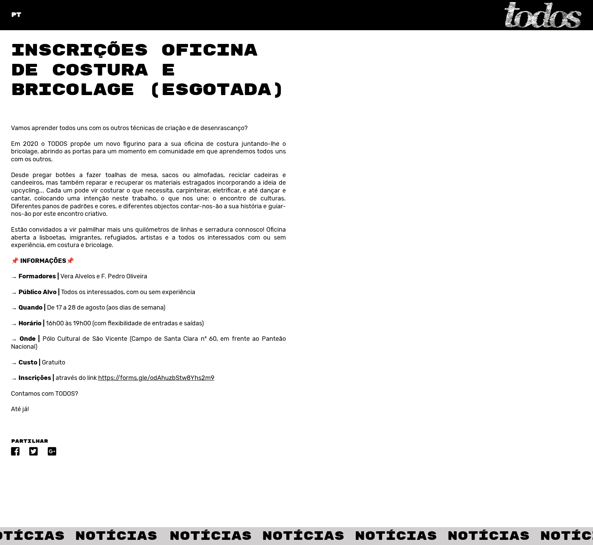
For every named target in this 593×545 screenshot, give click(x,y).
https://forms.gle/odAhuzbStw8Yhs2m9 (156, 378)
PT (16, 15)
